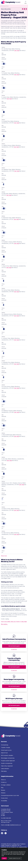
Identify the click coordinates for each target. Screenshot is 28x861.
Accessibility (4, 800)
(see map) (16, 50)
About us (3, 779)
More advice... (4, 624)
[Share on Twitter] (24, 9)
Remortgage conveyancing (7, 758)
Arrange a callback (5, 785)
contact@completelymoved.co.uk (12, 825)
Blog (2, 787)
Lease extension (5, 768)
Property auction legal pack (8, 760)
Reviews (3, 790)
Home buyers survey (6, 750)
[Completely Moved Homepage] (11, 2)
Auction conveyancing (6, 763)
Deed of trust (4, 752)
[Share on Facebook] (22, 9)
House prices (4, 798)
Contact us (3, 782)
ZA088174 (13, 847)
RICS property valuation (7, 755)
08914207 (14, 845)
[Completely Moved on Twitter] (5, 834)
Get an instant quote (14, 646)
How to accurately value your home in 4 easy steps (14, 621)
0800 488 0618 (7, 818)
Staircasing (3, 771)
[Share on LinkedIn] (26, 9)
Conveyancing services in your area (10, 795)
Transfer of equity (5, 747)
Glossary (3, 792)
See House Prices (4, 6)
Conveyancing (4, 745)
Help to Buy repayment (7, 766)
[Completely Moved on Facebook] (2, 834)
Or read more (14, 649)
